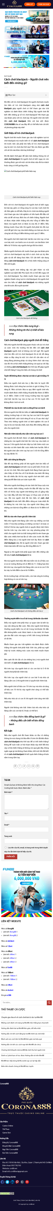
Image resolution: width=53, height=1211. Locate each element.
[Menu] (3, 4)
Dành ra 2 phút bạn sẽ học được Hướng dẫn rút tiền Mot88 (22, 1056)
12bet (10, 946)
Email (6, 825)
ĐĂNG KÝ (29, 4)
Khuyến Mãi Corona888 (11, 1146)
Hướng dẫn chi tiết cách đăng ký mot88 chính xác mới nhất (22, 1034)
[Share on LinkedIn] (38, 766)
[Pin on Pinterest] (33, 766)
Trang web (8, 836)
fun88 (10, 968)
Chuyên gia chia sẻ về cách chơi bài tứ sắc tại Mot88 (22, 1017)
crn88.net (31, 1204)
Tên (6, 814)
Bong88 (13, 932)
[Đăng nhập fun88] (26, 61)
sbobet (10, 990)
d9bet (12, 955)
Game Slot (6, 1133)
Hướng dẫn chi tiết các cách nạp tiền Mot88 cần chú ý (21, 1045)
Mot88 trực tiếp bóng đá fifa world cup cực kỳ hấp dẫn (21, 1061)
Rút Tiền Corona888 (10, 1153)
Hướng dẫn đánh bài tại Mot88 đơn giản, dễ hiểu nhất (21, 1028)
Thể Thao (5, 1129)
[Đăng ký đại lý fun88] (26, 17)
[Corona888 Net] (14, 4)
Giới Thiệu (16, 1200)
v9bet (10, 985)
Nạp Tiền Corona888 (10, 1150)
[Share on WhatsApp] (15, 766)
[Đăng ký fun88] (26, 891)
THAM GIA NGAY (43, 4)
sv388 (8, 995)
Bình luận (8, 792)
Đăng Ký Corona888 (10, 1143)
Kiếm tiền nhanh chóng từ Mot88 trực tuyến (17, 1066)
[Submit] (49, 1002)
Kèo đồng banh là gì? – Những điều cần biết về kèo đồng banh (27, 721)
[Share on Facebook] (20, 766)
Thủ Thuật (8, 76)
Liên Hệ (37, 1200)
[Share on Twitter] (24, 766)
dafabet (11, 941)
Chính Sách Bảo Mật (27, 1200)
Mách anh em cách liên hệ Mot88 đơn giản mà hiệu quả (21, 1039)
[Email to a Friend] (29, 766)
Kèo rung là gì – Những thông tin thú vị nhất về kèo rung (26, 330)
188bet (13, 976)
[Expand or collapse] (46, 95)
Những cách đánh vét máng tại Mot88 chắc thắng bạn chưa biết (24, 1023)
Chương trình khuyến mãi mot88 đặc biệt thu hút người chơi (23, 1050)
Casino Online (7, 1126)
